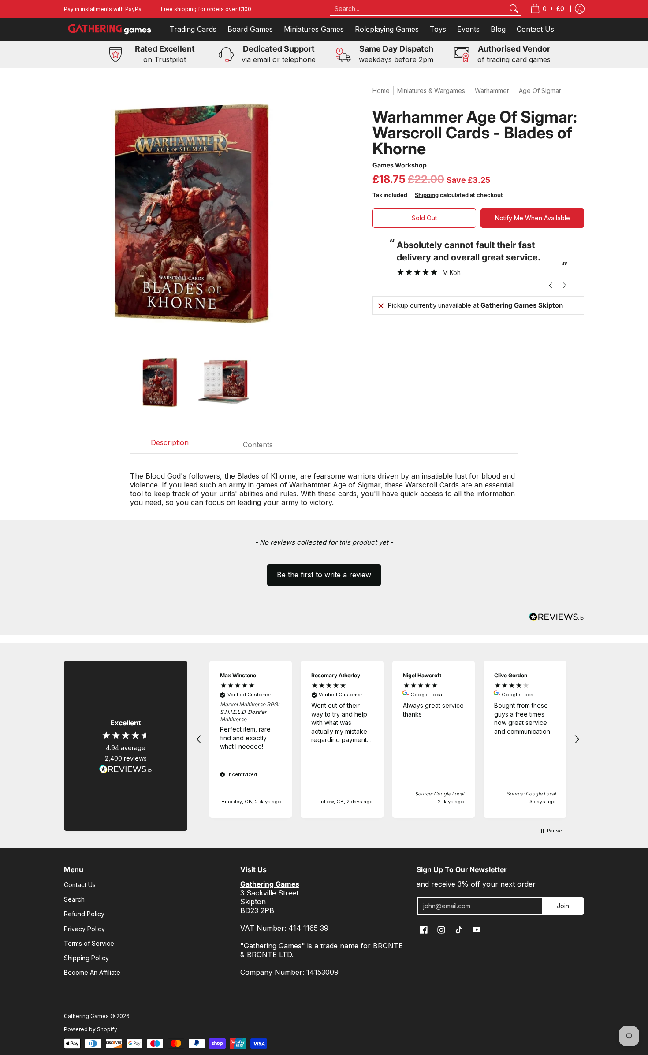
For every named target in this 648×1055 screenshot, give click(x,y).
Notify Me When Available (532, 218)
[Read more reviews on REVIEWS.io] (125, 769)
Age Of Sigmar (540, 90)
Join (563, 906)
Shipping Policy (86, 958)
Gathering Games (86, 1016)
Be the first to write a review (324, 574)
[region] (387, 739)
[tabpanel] (324, 484)
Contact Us (80, 884)
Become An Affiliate (92, 972)
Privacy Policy (84, 928)
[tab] (169, 445)
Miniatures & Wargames (431, 90)
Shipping (427, 195)
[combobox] (418, 8)
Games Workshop (399, 165)
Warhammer (492, 90)
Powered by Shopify (90, 1029)
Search (74, 899)
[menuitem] (547, 9)
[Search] (514, 8)
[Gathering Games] (110, 29)
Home (381, 90)
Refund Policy (84, 914)
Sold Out (424, 218)
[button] (324, 570)
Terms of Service (89, 943)
